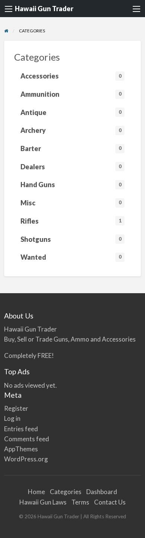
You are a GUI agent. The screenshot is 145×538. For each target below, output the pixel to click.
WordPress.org (26, 459)
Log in (12, 418)
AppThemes (21, 449)
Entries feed (21, 429)
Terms (80, 502)
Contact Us (110, 502)
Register (16, 408)
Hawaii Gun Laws (43, 502)
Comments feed (26, 439)
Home (36, 492)
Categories (65, 492)
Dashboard (101, 492)
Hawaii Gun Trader (44, 8)
